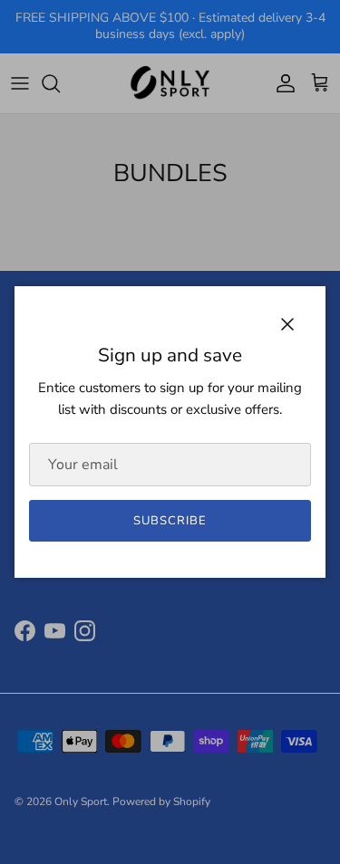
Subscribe (170, 521)
